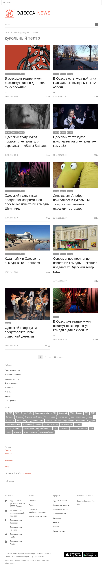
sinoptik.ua (27, 473)
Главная (32, 501)
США (93, 413)
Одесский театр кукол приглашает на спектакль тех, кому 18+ (75, 141)
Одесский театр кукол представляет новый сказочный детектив (21, 332)
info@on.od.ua (15, 510)
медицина (91, 421)
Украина (19, 417)
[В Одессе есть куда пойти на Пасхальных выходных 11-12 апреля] (75, 47)
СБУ (86, 413)
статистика (82, 428)
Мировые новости (12, 379)
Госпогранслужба (42, 413)
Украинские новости (13, 375)
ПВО (72, 413)
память (38, 424)
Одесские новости (12, 370)
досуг (25, 421)
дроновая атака (36, 421)
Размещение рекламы (38, 516)
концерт (57, 421)
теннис (8, 432)
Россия (79, 413)
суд (91, 428)
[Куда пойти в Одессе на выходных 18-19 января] (27, 227)
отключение (27, 424)
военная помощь (78, 417)
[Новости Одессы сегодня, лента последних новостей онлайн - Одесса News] (51, 13)
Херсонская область (33, 417)
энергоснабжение (46, 432)
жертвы (49, 421)
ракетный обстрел (43, 428)
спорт (73, 428)
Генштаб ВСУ (26, 413)
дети (19, 421)
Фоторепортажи (11, 383)
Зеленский (63, 413)
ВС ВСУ (9, 413)
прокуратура (29, 428)
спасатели (64, 428)
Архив (31, 505)
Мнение (8, 396)
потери (77, 424)
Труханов (9, 417)
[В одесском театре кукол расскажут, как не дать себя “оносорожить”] (27, 47)
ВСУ (17, 413)
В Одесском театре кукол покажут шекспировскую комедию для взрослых (72, 326)
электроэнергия (30, 432)
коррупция (80, 421)
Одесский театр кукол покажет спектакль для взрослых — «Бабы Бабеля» (26, 141)
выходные (10, 421)
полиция (54, 424)
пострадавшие (66, 424)
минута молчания (13, 424)
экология (17, 432)
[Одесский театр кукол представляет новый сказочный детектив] (27, 289)
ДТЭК (53, 413)
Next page (58, 357)
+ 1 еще (21, 74)
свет (55, 428)
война (89, 417)
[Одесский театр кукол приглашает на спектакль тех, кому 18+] (75, 105)
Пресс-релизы (10, 400)
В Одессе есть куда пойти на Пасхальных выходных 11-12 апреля (74, 83)
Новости (14, 74)
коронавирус (68, 421)
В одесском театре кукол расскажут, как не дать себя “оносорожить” (25, 83)
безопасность (63, 417)
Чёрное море (49, 417)
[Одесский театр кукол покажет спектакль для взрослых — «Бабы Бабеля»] (27, 105)
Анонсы (7, 74)
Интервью (9, 388)
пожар (46, 424)
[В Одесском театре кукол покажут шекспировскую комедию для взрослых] (75, 289)
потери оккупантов (13, 428)
